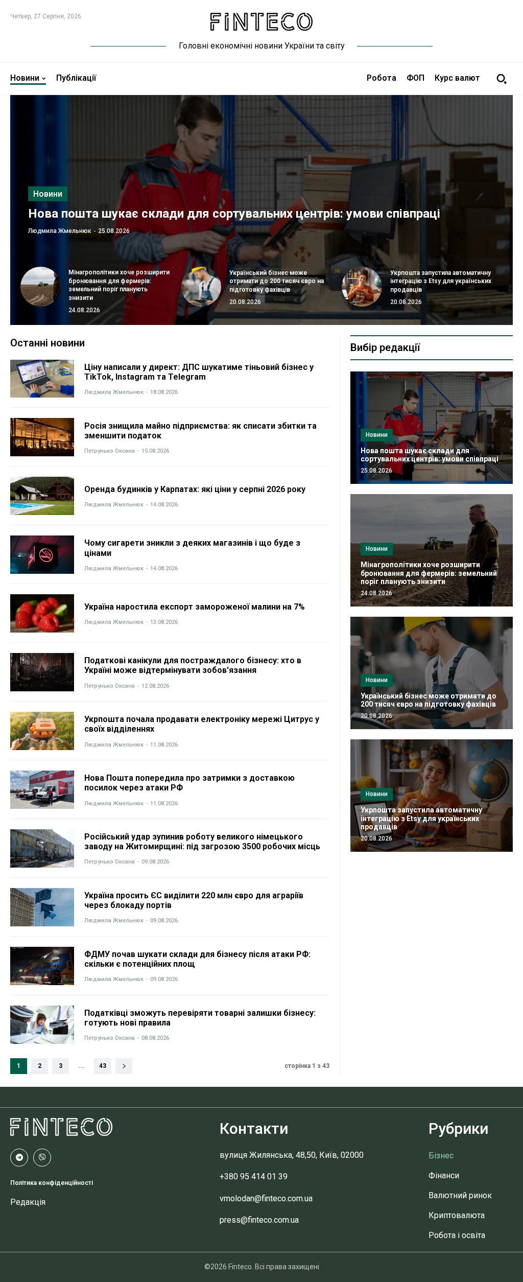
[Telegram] (19, 1158)
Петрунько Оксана (109, 451)
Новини (47, 193)
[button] (501, 78)
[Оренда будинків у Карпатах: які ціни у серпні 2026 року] (42, 496)
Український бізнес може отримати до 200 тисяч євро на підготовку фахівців (276, 281)
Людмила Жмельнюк (59, 230)
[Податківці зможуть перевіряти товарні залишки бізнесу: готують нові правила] (42, 1025)
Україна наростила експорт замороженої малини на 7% (194, 607)
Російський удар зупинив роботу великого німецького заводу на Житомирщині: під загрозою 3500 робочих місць (202, 841)
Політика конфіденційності (51, 1182)
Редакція (27, 1202)
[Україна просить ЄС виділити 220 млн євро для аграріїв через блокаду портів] (42, 907)
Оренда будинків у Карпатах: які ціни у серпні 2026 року (194, 489)
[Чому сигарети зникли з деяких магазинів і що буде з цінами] (42, 554)
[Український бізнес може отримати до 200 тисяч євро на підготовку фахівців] (201, 287)
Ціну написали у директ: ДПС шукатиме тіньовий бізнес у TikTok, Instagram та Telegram (199, 372)
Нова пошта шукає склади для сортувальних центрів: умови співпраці (234, 213)
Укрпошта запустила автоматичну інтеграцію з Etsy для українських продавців (440, 281)
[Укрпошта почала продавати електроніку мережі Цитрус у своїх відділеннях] (42, 731)
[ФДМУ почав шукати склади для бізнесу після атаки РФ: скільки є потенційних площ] (42, 966)
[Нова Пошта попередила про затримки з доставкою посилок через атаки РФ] (42, 790)
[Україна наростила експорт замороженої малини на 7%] (42, 613)
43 (102, 1065)
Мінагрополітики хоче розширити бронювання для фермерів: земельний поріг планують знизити (429, 573)
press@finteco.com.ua (259, 1220)
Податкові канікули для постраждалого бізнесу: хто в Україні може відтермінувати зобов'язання (192, 665)
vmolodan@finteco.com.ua (266, 1198)
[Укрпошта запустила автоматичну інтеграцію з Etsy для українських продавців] (362, 287)
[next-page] (123, 1066)
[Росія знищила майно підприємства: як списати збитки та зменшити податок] (42, 437)
